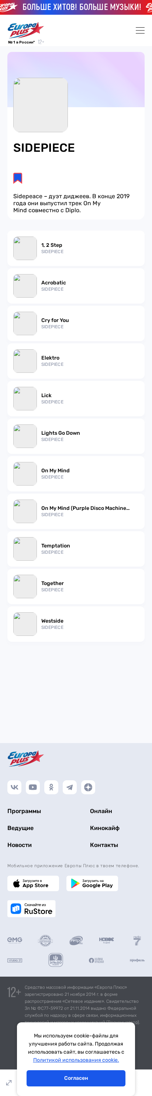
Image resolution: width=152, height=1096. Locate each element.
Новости (19, 844)
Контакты (104, 844)
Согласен (76, 1078)
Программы (24, 811)
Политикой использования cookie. (76, 1060)
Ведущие (20, 827)
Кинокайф (105, 827)
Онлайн (101, 811)
